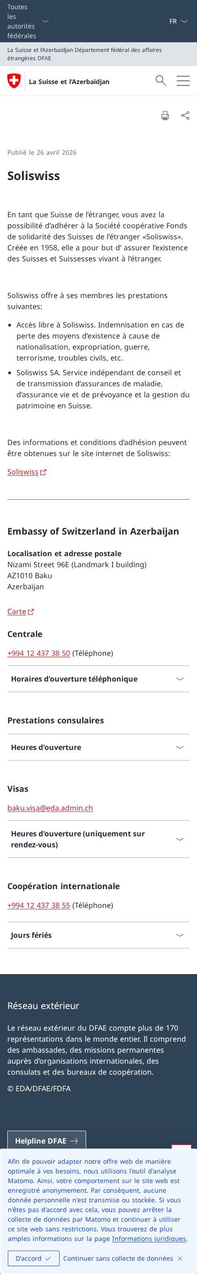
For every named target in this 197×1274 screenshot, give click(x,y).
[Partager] (185, 115)
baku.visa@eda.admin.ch (50, 808)
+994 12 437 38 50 (38, 653)
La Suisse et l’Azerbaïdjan (69, 81)
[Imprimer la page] (165, 115)
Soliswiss (22, 472)
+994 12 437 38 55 (38, 905)
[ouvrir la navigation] (183, 81)
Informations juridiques (149, 1238)
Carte (16, 611)
